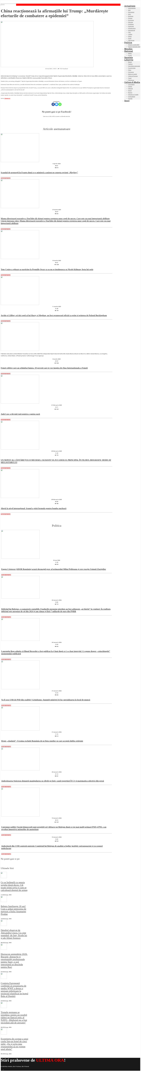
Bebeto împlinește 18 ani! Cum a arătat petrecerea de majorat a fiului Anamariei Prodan (13, 910)
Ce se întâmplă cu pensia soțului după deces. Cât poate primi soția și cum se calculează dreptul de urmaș (14, 886)
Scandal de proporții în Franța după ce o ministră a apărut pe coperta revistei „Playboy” (39, 172)
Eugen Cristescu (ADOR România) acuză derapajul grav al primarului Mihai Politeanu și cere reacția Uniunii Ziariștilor (53, 569)
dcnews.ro (7, 98)
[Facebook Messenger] (56, 104)
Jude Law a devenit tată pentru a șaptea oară (20, 414)
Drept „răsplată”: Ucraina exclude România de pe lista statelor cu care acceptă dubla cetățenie (42, 741)
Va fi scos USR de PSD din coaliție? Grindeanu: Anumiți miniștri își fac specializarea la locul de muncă (45, 700)
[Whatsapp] (60, 104)
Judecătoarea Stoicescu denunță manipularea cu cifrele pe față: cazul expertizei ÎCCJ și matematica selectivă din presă (52, 781)
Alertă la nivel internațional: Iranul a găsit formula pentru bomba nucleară (33, 508)
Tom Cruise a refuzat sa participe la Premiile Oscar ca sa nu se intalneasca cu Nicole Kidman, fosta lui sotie (47, 269)
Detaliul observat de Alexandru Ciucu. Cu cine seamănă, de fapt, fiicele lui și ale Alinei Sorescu (14, 934)
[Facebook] (53, 104)
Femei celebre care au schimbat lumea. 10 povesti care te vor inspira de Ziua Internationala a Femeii (44, 368)
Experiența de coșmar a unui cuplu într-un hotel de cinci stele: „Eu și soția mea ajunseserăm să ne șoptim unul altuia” (14, 1043)
